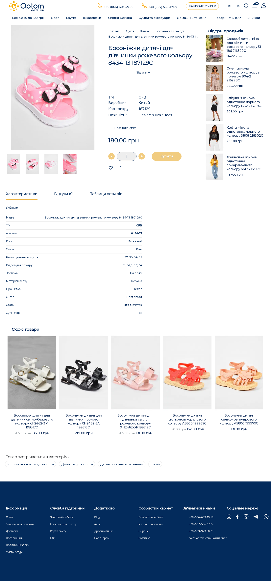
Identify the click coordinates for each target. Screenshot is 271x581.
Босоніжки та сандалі (170, 31)
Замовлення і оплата (20, 524)
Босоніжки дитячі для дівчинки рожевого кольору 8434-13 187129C (153, 36)
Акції (97, 524)
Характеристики (21, 194)
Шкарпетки (92, 18)
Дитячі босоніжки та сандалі (121, 464)
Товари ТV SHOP (228, 18)
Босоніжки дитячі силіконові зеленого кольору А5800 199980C (239, 419)
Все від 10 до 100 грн (28, 18)
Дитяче (145, 31)
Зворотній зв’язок (61, 517)
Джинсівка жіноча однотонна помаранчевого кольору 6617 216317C (244, 163)
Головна (113, 31)
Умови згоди (14, 552)
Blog (97, 517)
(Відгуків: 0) (143, 72)
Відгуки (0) (64, 194)
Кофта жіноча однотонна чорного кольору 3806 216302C (245, 131)
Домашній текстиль (193, 18)
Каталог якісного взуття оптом (30, 464)
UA (237, 6)
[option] (53, 87)
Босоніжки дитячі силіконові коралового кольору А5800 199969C (135, 419)
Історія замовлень (150, 524)
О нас (9, 517)
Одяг (55, 18)
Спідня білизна (120, 18)
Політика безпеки (17, 545)
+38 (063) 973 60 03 (201, 531)
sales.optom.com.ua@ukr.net (208, 538)
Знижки (254, 18)
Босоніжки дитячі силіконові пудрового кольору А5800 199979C (187, 419)
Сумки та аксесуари (155, 18)
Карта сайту (58, 531)
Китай (144, 103)
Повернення (14, 538)
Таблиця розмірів (106, 194)
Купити (166, 156)
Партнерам (101, 538)
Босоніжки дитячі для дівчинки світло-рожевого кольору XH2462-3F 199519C (84, 421)
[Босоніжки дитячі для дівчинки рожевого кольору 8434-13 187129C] (53, 87)
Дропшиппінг (103, 531)
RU (230, 6)
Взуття (71, 18)
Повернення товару (63, 524)
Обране (143, 531)
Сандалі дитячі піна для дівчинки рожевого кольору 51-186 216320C (244, 45)
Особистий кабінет (150, 517)
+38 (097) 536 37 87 (162, 7)
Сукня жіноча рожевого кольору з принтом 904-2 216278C (243, 74)
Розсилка (144, 538)
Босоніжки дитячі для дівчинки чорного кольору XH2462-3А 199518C (32, 421)
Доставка (12, 531)
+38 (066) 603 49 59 (119, 7)
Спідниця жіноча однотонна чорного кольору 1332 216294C (244, 102)
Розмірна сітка (125, 128)
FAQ (52, 538)
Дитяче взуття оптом (77, 464)
